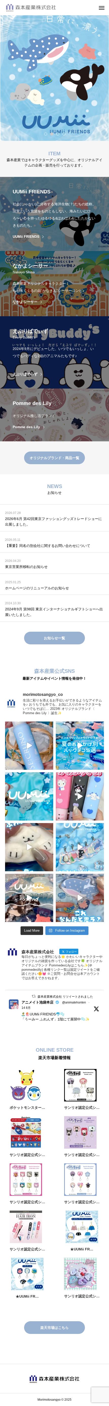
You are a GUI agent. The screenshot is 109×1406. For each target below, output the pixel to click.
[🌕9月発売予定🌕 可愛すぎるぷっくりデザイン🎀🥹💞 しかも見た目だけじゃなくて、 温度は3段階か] (80, 796)
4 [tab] (64, 133)
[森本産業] (39, 7)
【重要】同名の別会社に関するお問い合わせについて (47, 546)
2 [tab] (52, 133)
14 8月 (26, 1008)
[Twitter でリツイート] (33, 996)
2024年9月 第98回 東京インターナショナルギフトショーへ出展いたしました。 (54, 612)
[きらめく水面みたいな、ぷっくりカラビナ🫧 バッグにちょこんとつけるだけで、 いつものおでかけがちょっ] (29, 796)
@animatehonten (74, 1002)
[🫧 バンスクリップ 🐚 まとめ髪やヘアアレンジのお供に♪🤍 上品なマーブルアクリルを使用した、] (29, 898)
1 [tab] (46, 133)
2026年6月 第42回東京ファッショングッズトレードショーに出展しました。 (53, 521)
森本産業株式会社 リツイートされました (65, 996)
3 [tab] (58, 133)
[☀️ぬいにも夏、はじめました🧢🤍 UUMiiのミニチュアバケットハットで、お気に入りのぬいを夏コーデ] (29, 847)
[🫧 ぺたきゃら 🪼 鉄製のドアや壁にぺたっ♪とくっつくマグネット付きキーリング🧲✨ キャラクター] (80, 898)
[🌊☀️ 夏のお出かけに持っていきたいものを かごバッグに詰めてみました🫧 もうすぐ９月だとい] (29, 746)
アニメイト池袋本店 (37, 1002)
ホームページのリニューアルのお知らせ (37, 588)
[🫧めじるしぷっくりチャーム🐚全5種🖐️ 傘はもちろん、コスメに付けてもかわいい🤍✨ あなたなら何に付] (80, 847)
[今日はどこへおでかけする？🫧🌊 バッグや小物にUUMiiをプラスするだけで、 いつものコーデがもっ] (80, 746)
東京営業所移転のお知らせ (26, 567)
